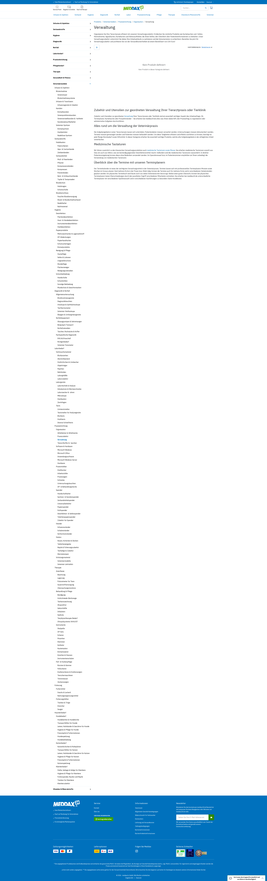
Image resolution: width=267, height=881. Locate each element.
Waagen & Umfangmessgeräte (69, 314)
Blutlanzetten (62, 355)
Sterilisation (61, 399)
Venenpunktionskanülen (66, 115)
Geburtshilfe (62, 608)
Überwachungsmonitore (66, 588)
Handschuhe (62, 277)
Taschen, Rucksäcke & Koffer (68, 331)
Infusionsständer (63, 527)
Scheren (60, 635)
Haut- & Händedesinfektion (67, 220)
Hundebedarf (61, 716)
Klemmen (61, 642)
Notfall (56, 47)
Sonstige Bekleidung (65, 284)
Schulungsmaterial (63, 557)
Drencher (60, 706)
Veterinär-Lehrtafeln (65, 564)
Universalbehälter (64, 503)
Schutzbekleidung (63, 274)
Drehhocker (61, 470)
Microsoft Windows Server (67, 460)
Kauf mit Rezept (82, 10)
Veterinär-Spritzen (63, 125)
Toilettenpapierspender (66, 517)
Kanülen (59, 108)
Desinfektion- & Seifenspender (69, 513)
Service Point (57, 10)
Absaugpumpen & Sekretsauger (69, 321)
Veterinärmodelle (64, 561)
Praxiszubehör (62, 436)
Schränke (61, 480)
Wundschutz (60, 183)
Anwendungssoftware (65, 456)
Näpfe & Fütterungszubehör (68, 547)
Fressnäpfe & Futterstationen (68, 733)
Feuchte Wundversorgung (67, 196)
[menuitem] (61, 15)
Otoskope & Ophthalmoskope (68, 304)
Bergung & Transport (65, 325)
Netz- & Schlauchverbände (67, 176)
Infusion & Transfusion (64, 101)
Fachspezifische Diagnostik (66, 335)
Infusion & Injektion (61, 23)
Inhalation (61, 611)
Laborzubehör (62, 379)
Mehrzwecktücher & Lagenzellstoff (70, 234)
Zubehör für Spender (65, 520)
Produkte (97, 22)
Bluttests (61, 416)
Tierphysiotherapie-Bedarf (67, 618)
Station (58, 537)
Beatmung (61, 575)
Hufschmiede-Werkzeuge (67, 598)
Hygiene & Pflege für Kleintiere (69, 773)
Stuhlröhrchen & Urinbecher (68, 362)
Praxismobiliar (61, 466)
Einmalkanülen (63, 112)
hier (204, 870)
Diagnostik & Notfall (62, 291)
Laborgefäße (62, 375)
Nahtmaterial (62, 206)
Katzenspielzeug (63, 763)
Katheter (60, 645)
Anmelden (200, 2)
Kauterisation (62, 648)
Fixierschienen (62, 146)
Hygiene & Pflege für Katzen (68, 756)
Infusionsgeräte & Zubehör (67, 105)
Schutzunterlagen (64, 244)
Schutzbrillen (62, 281)
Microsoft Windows (64, 450)
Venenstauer (62, 95)
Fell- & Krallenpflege (64, 662)
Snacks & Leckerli (64, 692)
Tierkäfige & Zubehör (65, 551)
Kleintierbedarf (61, 766)
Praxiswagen (62, 477)
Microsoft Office (63, 453)
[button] (200, 47)
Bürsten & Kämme (64, 665)
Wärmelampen (63, 554)
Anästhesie (60, 571)
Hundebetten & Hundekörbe (68, 720)
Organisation (60, 429)
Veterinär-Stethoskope (66, 311)
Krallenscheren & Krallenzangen (69, 672)
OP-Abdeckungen (64, 237)
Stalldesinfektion (63, 227)
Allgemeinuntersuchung (65, 294)
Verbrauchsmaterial (63, 352)
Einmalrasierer (63, 652)
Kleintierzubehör (63, 783)
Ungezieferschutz (64, 261)
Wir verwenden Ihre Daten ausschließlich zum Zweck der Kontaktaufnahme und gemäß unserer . (194, 824)
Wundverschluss (62, 193)
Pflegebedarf (58, 66)
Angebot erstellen (69, 10)
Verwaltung (62, 439)
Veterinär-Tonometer (65, 345)
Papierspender (63, 507)
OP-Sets (60, 632)
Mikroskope (61, 396)
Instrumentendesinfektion (67, 223)
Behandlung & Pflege (64, 591)
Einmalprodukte (63, 247)
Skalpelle (61, 628)
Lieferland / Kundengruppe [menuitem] (184, 2)
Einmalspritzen (63, 129)
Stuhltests (61, 419)
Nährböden (61, 372)
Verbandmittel (61, 156)
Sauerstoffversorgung (65, 585)
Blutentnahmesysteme (66, 98)
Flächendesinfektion (65, 217)
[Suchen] (206, 8)
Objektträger (62, 365)
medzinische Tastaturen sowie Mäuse (161, 150)
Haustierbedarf (60, 712)
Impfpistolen (62, 132)
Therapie (56, 72)
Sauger (60, 709)
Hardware (61, 463)
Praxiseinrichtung (60, 60)
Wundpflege (62, 264)
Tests (58, 406)
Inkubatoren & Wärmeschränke (69, 389)
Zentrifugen (61, 402)
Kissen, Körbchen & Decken (67, 541)
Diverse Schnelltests (65, 422)
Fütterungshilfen (62, 699)
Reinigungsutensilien (65, 271)
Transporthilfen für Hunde (67, 723)
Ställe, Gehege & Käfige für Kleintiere (71, 770)
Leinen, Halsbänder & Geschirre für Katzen (73, 753)
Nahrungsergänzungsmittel (67, 696)
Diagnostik (57, 41)
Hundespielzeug (63, 736)
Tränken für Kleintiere (65, 780)
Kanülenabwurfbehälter (66, 122)
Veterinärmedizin (60, 84)
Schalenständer (63, 530)
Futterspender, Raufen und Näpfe (70, 777)
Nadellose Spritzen (64, 135)
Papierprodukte (62, 230)
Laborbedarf (58, 54)
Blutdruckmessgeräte (65, 298)
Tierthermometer (64, 308)
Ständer (59, 523)
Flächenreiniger (63, 267)
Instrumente (60, 625)
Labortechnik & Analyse (66, 386)
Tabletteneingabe (64, 544)
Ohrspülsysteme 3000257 (67, 621)
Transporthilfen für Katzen (67, 750)
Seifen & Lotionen (64, 257)
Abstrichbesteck (63, 359)
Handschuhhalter (64, 493)
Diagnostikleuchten (64, 301)
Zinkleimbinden (63, 152)
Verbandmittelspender (66, 500)
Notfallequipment (63, 318)
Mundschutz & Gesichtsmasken (69, 287)
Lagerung (61, 578)
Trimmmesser (62, 679)
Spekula (60, 615)
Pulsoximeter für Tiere (65, 581)
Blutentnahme (61, 91)
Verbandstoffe (59, 29)
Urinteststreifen (63, 409)
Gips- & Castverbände (65, 149)
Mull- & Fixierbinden (65, 159)
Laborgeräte (60, 382)
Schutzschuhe (62, 189)
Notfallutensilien (63, 328)
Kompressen (62, 169)
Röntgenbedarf (63, 342)
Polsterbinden (62, 173)
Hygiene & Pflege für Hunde (68, 730)
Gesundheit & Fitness (62, 78)
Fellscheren (61, 669)
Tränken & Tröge (63, 702)
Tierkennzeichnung (64, 601)
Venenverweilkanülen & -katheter (70, 118)
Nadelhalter (62, 203)
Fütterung (58, 685)
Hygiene (56, 35)
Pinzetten (61, 638)
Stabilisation (60, 142)
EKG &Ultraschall (64, 338)
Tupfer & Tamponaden (66, 179)
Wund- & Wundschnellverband (68, 200)
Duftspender (62, 510)
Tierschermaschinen (65, 675)
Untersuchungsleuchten (66, 483)
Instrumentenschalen (65, 658)
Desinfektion (60, 213)
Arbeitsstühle (62, 473)
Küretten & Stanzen (64, 655)
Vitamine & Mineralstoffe (63, 789)
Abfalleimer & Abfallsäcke (67, 433)
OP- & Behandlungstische (67, 487)
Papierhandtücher (64, 240)
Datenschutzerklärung (183, 826)
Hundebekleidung (64, 740)
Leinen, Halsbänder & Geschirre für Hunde (73, 726)
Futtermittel (60, 689)
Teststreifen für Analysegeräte (69, 412)
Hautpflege (61, 254)
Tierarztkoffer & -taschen (67, 443)
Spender (59, 490)
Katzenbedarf (61, 743)
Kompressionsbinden (65, 166)
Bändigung (61, 595)
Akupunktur (61, 605)
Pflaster (60, 163)
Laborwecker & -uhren (65, 392)
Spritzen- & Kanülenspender (68, 497)
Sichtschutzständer (64, 534)
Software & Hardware (64, 446)
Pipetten (60, 369)
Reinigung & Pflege (63, 250)
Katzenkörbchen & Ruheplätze (69, 746)
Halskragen (61, 186)
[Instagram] (136, 851)
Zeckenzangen (63, 682)
